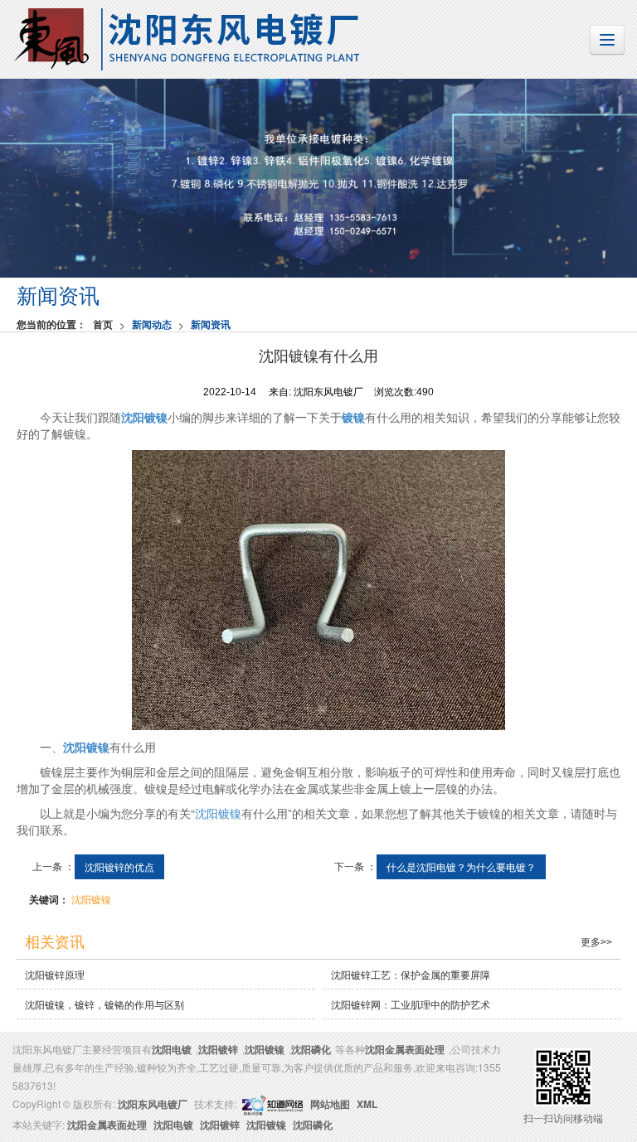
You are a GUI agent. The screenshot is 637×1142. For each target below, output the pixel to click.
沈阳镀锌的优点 (119, 866)
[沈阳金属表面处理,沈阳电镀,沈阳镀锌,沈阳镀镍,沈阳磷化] (318, 178)
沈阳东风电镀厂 (152, 1103)
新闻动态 (152, 324)
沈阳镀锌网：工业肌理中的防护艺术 (410, 1004)
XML (367, 1103)
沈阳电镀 (172, 1049)
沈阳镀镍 (218, 813)
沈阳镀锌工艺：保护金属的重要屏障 (410, 974)
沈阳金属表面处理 (405, 1049)
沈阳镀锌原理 (55, 974)
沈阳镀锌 (218, 1049)
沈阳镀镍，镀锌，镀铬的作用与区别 (104, 1004)
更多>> (596, 942)
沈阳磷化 (311, 1049)
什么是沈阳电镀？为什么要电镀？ (461, 866)
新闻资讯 (211, 324)
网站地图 (330, 1103)
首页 (103, 324)
